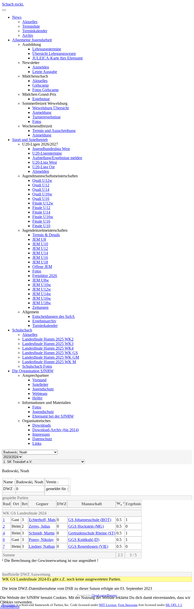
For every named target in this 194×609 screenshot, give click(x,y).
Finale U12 (41, 208)
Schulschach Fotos (37, 366)
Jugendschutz (43, 389)
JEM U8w (40, 280)
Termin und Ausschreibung (54, 130)
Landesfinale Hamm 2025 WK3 (48, 344)
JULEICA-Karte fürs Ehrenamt (57, 58)
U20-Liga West (44, 162)
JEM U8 (39, 239)
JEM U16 (40, 257)
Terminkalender (34, 31)
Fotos (36, 121)
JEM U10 (40, 244)
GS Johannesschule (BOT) (89, 520)
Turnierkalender (45, 325)
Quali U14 (40, 189)
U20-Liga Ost (43, 167)
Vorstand (39, 380)
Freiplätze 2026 (44, 276)
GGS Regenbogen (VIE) (88, 546)
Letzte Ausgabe (44, 72)
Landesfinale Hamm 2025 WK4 (48, 348)
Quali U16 (40, 198)
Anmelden (40, 67)
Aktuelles (29, 22)
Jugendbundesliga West (51, 149)
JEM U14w (41, 294)
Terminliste (31, 26)
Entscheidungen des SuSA (53, 316)
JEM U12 (40, 248)
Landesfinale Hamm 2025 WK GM (50, 357)
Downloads (41, 425)
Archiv (27, 35)
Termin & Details (46, 235)
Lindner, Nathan (42, 546)
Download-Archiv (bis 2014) (55, 430)
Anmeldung (41, 112)
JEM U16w (41, 298)
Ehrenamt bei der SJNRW (53, 416)
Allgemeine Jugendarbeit (32, 40)
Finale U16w (42, 217)
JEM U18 (40, 262)
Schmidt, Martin (42, 533)
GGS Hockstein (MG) (86, 526)
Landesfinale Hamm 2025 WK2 (48, 339)
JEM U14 (40, 253)
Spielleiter (40, 384)
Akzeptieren (9, 606)
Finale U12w (42, 203)
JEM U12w (41, 289)
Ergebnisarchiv (44, 321)
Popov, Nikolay (41, 539)
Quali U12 (40, 185)
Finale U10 (41, 226)
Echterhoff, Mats (42, 520)
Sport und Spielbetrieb (30, 140)
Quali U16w (42, 194)
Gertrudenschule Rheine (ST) (91, 533)
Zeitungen (40, 307)
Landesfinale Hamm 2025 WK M (49, 362)
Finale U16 (41, 221)
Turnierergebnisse (46, 117)
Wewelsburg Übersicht (50, 108)
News (16, 17)
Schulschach (22, 330)
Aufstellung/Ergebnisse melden (57, 158)
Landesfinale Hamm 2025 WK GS (50, 353)
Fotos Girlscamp (45, 90)
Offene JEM (42, 266)
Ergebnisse (41, 99)
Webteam (39, 393)
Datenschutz (42, 439)
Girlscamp (40, 85)
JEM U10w (41, 285)
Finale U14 (41, 212)
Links (36, 443)
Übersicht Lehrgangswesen (54, 53)
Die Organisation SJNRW (33, 371)
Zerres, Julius (39, 526)
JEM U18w (41, 303)
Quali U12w (42, 180)
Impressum (41, 434)
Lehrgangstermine (46, 49)
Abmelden (40, 171)
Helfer (37, 398)
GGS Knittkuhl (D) (83, 539)
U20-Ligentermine (47, 153)
